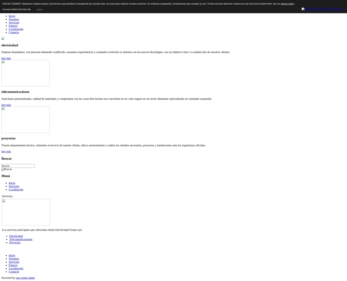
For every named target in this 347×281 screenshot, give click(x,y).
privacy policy (287, 4)
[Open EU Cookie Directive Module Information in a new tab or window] (323, 8)
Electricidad (16, 236)
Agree (39, 9)
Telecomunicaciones (20, 239)
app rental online (25, 277)
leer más (6, 58)
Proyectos (14, 242)
